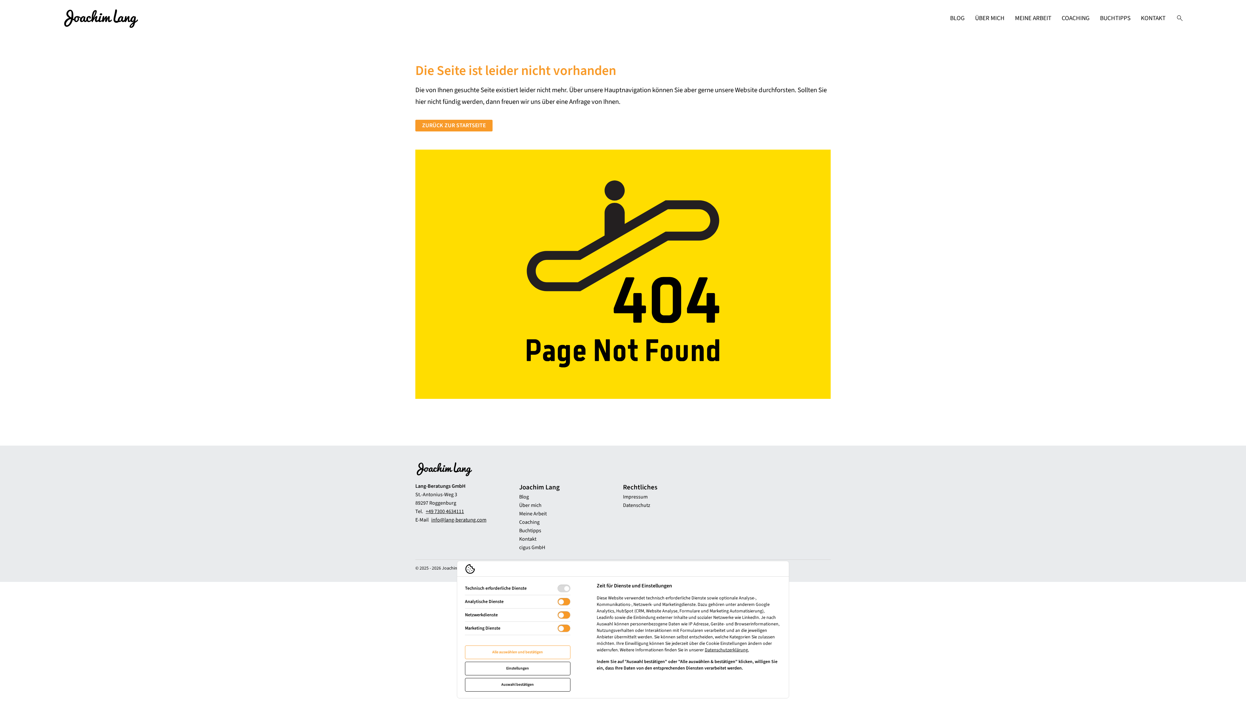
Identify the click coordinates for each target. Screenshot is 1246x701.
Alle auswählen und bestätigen (517, 652)
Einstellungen (517, 668)
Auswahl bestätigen (517, 684)
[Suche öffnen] (1180, 18)
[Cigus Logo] (101, 18)
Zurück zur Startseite (454, 125)
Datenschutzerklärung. (727, 650)
